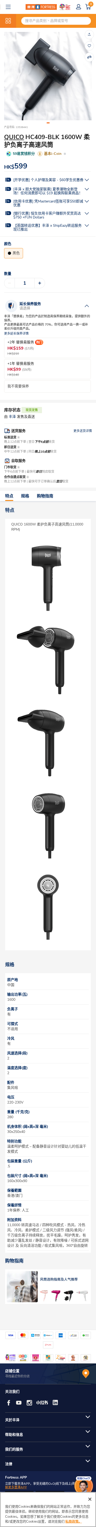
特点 (9, 496)
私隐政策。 (73, 1521)
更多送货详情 (82, 431)
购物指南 (45, 496)
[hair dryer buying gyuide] (48, 1286)
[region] (48, 1509)
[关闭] (89, 1499)
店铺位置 (12, 1371)
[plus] (40, 283)
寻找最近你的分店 (17, 1376)
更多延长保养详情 (16, 334)
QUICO (14, 137)
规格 (25, 496)
